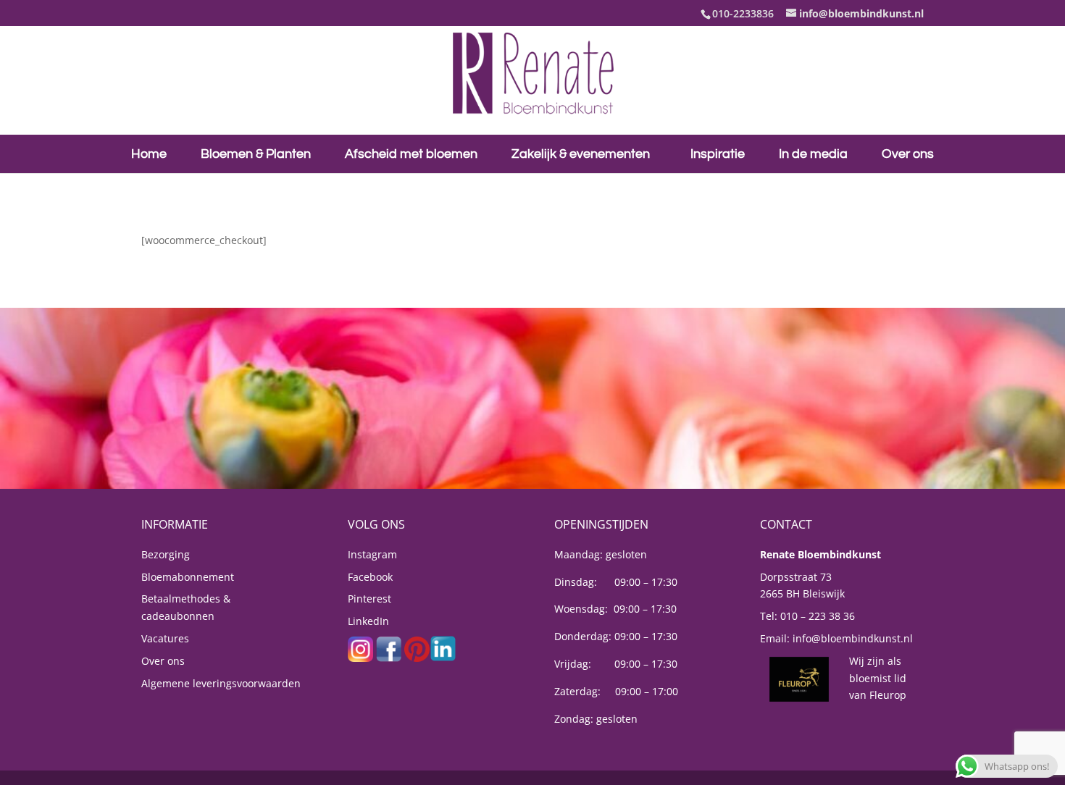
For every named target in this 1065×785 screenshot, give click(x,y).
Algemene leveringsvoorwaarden (221, 683)
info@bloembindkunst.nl (853, 638)
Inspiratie (717, 154)
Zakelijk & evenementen (580, 154)
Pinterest (369, 598)
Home (149, 154)
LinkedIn (368, 621)
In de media (813, 154)
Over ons (908, 154)
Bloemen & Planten (256, 154)
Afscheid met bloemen (411, 154)
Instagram (372, 554)
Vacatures (165, 638)
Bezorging (165, 554)
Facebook (370, 577)
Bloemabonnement (187, 577)
